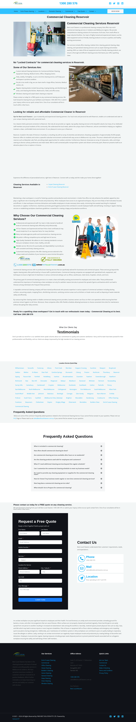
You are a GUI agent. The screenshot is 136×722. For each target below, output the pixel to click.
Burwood (82, 381)
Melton (26, 372)
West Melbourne (49, 389)
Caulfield (38, 398)
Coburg (78, 372)
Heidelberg (46, 376)
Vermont (101, 381)
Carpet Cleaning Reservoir (56, 184)
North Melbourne (34, 389)
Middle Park (31, 394)
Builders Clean (94, 402)
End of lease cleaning (27, 11)
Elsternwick (72, 402)
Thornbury (106, 372)
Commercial (69, 11)
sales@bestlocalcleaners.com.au (43, 418)
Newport (102, 368)
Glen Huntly (80, 394)
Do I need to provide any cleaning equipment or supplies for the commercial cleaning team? (64, 473)
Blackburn (72, 381)
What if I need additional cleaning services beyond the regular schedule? (59, 464)
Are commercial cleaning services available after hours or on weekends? (59, 455)
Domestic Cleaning (55, 11)
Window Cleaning (47, 683)
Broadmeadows (68, 376)
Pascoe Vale (27, 376)
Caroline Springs (57, 372)
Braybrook (112, 368)
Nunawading (112, 381)
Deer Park (45, 372)
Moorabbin (79, 398)
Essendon (80, 376)
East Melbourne (20, 389)
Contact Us (102, 665)
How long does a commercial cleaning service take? (52, 483)
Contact (91, 11)
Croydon (51, 385)
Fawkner (89, 376)
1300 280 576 (68, 3)
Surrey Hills (19, 385)
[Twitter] (114, 3)
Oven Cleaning (46, 681)
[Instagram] (118, 3)
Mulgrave (90, 394)
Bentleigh (60, 394)
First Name (21, 529)
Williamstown (19, 368)
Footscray (40, 368)
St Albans (35, 372)
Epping (17, 376)
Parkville (101, 385)
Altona (49, 368)
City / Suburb (45, 568)
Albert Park (112, 389)
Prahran (17, 398)
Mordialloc (83, 402)
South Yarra (27, 398)
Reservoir (117, 372)
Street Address (23, 568)
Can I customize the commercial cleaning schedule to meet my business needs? (61, 468)
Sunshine (93, 368)
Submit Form (40, 600)
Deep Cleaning (46, 678)
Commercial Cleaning (22, 406)
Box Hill (34, 381)
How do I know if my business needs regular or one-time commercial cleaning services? (64, 479)
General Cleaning (46, 676)
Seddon (17, 372)
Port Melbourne (85, 389)
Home (16, 11)
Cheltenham (40, 402)
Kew (26, 381)
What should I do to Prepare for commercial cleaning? (53, 488)
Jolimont (41, 394)
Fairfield (37, 376)
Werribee (69, 368)
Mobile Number (23, 547)
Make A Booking (104, 668)
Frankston (18, 402)
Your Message (22, 586)
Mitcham (92, 381)
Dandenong (90, 398)
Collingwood (62, 389)
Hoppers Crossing (81, 368)
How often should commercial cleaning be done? (51, 451)
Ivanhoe (56, 376)
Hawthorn (112, 376)
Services (21, 556)
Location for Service (24, 565)
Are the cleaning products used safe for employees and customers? (57, 459)
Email (20, 538)
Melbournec (61, 385)
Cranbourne (101, 398)
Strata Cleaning (46, 668)
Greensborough (101, 376)
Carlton (92, 385)
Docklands (72, 385)
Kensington (73, 389)
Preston (86, 372)
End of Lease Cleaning (110, 402)
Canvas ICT (15, 719)
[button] (68, 446)
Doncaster (44, 381)
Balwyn (63, 381)
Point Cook (58, 368)
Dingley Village (60, 402)
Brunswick (69, 372)
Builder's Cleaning (47, 670)
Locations (41, 11)
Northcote (96, 372)
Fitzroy (109, 385)
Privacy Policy (103, 673)
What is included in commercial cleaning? (48, 446)
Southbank (82, 385)
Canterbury (29, 385)
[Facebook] (110, 3)
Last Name (44, 529)
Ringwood (54, 381)
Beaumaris (28, 402)
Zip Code (21, 577)
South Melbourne (99, 389)
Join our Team (103, 660)
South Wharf (19, 394)
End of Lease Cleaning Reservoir (58, 187)
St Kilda (111, 394)
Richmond (18, 381)
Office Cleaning (113, 398)
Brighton (69, 398)
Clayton (49, 402)
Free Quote (81, 11)
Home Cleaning (46, 673)
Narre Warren (101, 394)
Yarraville (31, 368)
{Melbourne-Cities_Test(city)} (53, 398)
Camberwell (41, 385)
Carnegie (69, 394)
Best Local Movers (76, 689)
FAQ (14, 418)
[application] (35, 11)
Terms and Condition (105, 670)
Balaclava (50, 394)
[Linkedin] (122, 3)
